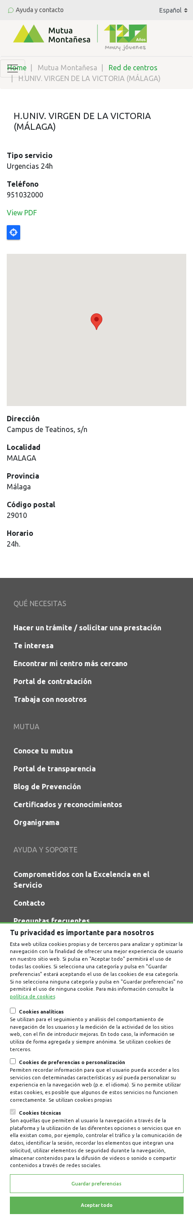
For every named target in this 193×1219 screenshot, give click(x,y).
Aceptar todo (97, 1205)
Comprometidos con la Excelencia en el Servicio (81, 879)
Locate (13, 232)
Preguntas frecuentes (51, 921)
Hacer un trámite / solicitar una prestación (87, 628)
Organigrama (36, 822)
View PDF (22, 213)
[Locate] (96, 315)
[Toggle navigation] (12, 68)
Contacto (29, 903)
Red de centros (133, 68)
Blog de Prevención (47, 787)
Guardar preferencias (96, 1183)
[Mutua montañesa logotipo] (79, 37)
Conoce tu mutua (43, 751)
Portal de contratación (52, 681)
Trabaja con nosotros (50, 699)
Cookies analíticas (41, 1011)
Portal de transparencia (54, 769)
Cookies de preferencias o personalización (72, 1062)
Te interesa (33, 646)
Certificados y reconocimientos (67, 804)
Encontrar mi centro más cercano (70, 663)
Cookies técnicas (40, 1113)
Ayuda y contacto (40, 9)
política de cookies (32, 996)
